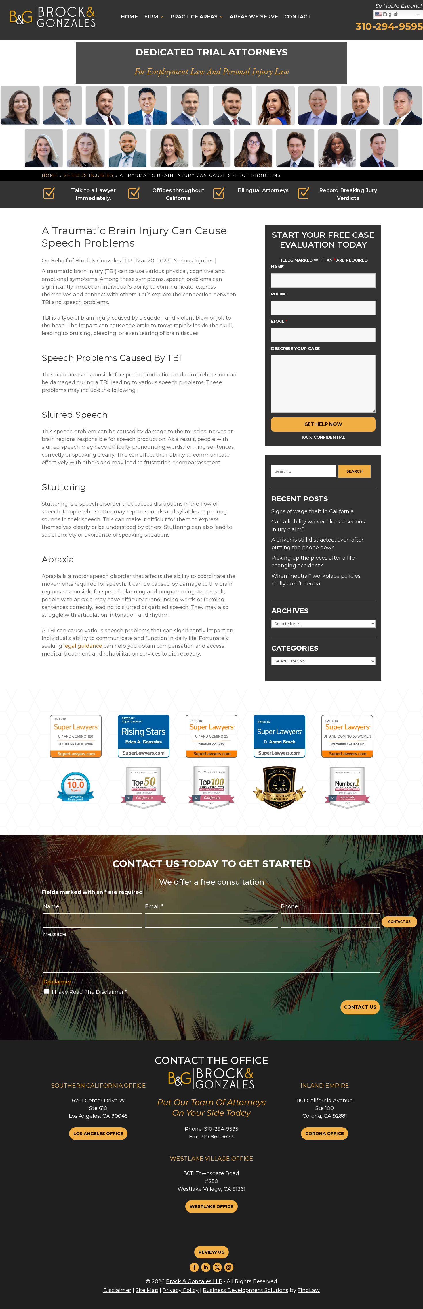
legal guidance (83, 646)
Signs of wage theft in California (312, 511)
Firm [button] (151, 16)
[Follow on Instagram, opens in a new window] (228, 1267)
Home (129, 16)
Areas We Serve (254, 16)
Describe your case (295, 348)
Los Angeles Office (98, 1133)
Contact (297, 16)
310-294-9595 (389, 26)
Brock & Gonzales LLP (103, 261)
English (390, 14)
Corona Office (324, 1133)
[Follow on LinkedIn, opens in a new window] (205, 1267)
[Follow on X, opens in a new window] (217, 1267)
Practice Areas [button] (194, 16)
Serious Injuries (194, 261)
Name (277, 266)
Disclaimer (57, 982)
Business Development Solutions (245, 1290)
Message (54, 934)
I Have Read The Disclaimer (89, 992)
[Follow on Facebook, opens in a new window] (194, 1267)
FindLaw (309, 1290)
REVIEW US (211, 1252)
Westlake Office (211, 1206)
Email (279, 321)
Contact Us (399, 922)
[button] (397, 1293)
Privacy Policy (181, 1290)
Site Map (147, 1290)
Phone (279, 294)
